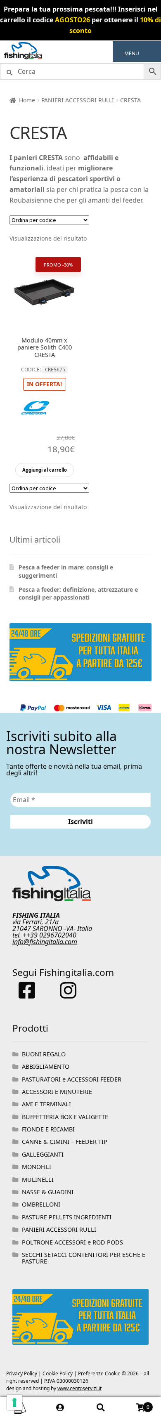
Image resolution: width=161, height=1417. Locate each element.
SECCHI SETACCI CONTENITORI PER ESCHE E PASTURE (83, 1258)
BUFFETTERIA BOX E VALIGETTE (65, 1117)
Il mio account (60, 1407)
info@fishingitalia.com (44, 941)
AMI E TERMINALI (46, 1104)
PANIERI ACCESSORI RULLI (77, 100)
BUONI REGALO (44, 1054)
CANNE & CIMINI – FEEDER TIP (64, 1141)
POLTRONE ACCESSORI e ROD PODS (72, 1242)
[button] (131, 53)
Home (27, 100)
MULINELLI (38, 1179)
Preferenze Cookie (99, 1373)
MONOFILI (36, 1167)
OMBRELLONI (41, 1204)
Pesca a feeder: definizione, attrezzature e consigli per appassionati (78, 594)
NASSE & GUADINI (47, 1192)
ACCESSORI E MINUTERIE (57, 1092)
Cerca (100, 1407)
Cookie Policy (58, 1373)
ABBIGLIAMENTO (45, 1066)
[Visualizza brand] (35, 427)
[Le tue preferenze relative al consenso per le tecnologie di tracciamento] (14, 1402)
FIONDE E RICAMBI (48, 1129)
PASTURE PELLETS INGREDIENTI (66, 1217)
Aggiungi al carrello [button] (44, 470)
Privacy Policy (21, 1373)
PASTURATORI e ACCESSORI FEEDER (71, 1079)
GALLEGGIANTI (43, 1154)
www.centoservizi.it (79, 1388)
